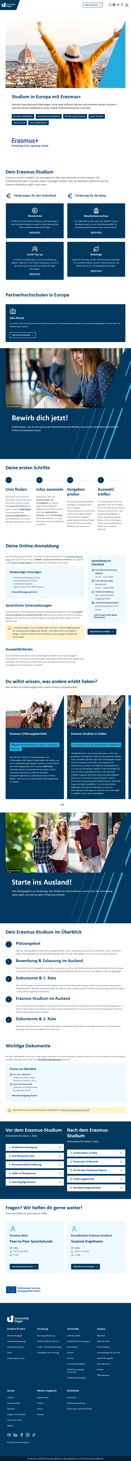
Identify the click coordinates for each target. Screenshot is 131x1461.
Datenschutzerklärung (76, 1403)
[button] (118, 4)
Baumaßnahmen (104, 1364)
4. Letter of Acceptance (22, 1173)
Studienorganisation (15, 1347)
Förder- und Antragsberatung (49, 1347)
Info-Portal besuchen (21, 335)
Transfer (70, 1353)
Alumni (40, 1409)
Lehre (9, 1353)
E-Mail (15, 1248)
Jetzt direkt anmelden (100, 631)
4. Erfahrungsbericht (82, 1179)
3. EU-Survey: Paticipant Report (88, 1170)
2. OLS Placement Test (21, 1156)
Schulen (40, 1403)
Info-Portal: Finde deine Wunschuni (105, 616)
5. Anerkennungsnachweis (85, 1187)
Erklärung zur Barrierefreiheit (79, 1409)
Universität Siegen (21, 1442)
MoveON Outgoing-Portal (24, 592)
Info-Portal (116, 971)
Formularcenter (13, 1403)
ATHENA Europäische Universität (75, 1371)
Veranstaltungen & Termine (108, 1353)
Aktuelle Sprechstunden (22, 1267)
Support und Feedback (16, 1415)
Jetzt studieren (91, 5)
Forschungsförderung (46, 1336)
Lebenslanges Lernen (16, 1358)
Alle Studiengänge (14, 1336)
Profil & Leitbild (73, 1336)
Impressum (71, 1398)
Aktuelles (11, 1409)
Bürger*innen (42, 1398)
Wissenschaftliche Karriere (48, 1341)
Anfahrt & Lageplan (105, 1358)
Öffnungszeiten (103, 1375)
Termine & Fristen (14, 1420)
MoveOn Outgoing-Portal (24, 1095)
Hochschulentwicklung (76, 1378)
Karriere (70, 1358)
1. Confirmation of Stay (83, 1153)
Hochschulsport (103, 1347)
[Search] (110, 5)
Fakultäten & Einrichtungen (78, 1341)
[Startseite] (18, 1319)
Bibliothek (101, 1336)
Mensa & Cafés (103, 1341)
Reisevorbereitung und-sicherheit (75, 1110)
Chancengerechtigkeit (76, 1364)
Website (10, 1426)
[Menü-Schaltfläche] (122, 5)
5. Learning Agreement (22, 1182)
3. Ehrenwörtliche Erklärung (25, 1164)
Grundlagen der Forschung (48, 1353)
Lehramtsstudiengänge (16, 1341)
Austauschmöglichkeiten (22, 563)
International (72, 1347)
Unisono (10, 1398)
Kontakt (100, 1370)
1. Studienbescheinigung (23, 1147)
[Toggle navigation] (126, 5)
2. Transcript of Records (84, 1161)
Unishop (40, 1415)
